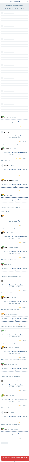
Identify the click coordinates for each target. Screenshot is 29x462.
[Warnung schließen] (12, 459)
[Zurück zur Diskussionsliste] (1, 1)
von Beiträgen (14, 1)
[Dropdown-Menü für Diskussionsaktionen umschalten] (27, 1)
